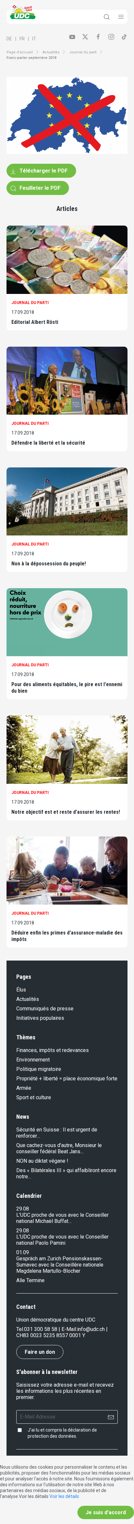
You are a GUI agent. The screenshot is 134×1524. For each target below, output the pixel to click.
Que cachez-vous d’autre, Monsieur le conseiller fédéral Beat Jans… (59, 1148)
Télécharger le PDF (43, 171)
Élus (21, 990)
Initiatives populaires (40, 1018)
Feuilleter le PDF (39, 188)
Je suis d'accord (106, 1512)
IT (34, 38)
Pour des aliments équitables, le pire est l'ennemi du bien (66, 687)
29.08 (22, 1209)
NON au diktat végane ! (42, 1161)
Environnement (33, 1060)
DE (9, 38)
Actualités (51, 52)
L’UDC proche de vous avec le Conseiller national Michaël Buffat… (62, 1218)
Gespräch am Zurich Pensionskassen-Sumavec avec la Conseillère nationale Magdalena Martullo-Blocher (59, 1264)
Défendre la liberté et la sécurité (48, 443)
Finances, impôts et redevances (52, 1050)
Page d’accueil (20, 52)
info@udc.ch (91, 1329)
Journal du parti (83, 52)
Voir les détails (64, 1496)
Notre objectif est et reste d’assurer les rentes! (65, 812)
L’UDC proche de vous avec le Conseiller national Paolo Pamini (62, 1240)
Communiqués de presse (45, 1008)
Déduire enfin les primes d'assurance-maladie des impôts (67, 936)
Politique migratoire (38, 1069)
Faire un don (40, 1352)
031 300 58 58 (40, 1329)
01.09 (22, 1252)
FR (22, 38)
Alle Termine (30, 1280)
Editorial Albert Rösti (34, 322)
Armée (23, 1088)
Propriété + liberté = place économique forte (66, 1078)
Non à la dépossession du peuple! (48, 564)
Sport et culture (33, 1097)
